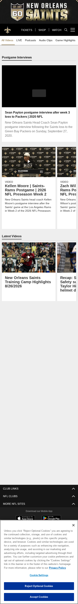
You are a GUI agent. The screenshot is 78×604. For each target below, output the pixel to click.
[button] (39, 95)
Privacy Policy (24, 567)
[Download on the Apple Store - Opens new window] (25, 518)
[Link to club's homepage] (7, 28)
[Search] (65, 29)
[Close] (73, 525)
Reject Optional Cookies (39, 585)
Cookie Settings (39, 575)
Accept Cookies (39, 596)
